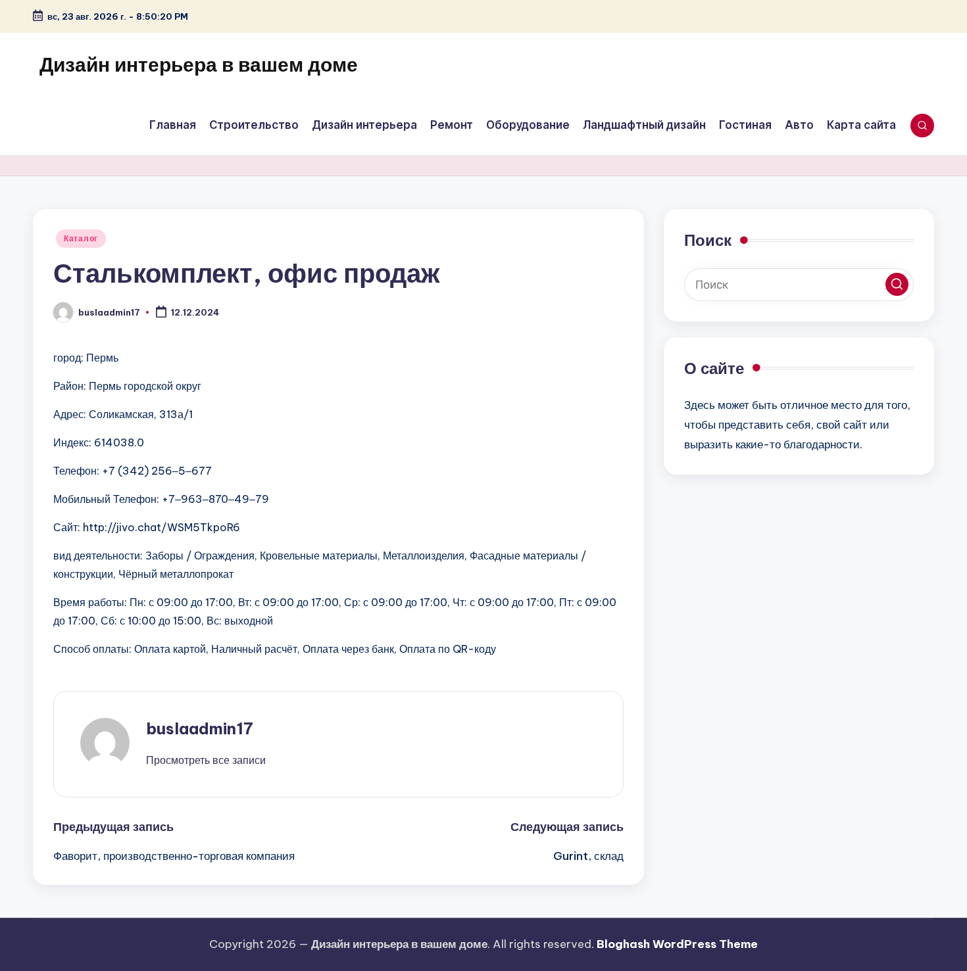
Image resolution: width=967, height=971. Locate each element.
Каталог (81, 238)
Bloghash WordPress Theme (677, 944)
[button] (206, 760)
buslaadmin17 (199, 728)
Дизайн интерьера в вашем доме (198, 64)
